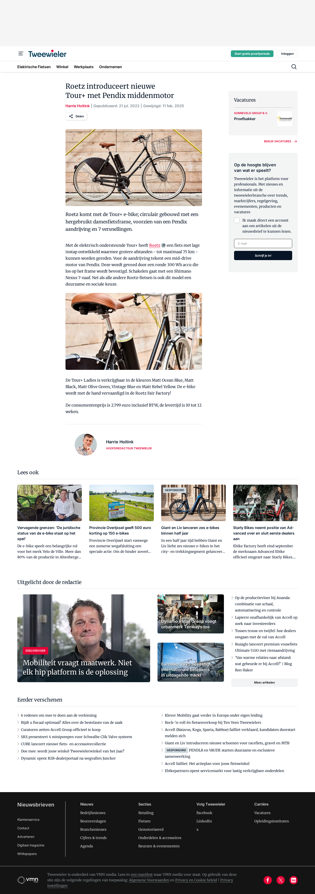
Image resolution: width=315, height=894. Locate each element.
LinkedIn (204, 821)
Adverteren (25, 837)
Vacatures (262, 813)
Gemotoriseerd (150, 829)
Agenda (86, 846)
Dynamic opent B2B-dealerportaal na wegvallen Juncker (68, 758)
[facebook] (268, 880)
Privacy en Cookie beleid (196, 880)
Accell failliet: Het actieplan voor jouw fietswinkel (207, 763)
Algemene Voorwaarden (149, 880)
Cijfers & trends (93, 838)
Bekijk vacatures (277, 141)
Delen (80, 116)
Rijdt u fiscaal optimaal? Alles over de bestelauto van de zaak (72, 722)
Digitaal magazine (30, 845)
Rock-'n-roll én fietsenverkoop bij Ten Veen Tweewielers (213, 722)
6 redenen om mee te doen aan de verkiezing (59, 715)
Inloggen (287, 53)
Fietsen (144, 821)
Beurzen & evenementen (159, 846)
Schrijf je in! (263, 255)
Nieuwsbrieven (35, 805)
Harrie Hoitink (77, 105)
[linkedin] (293, 880)
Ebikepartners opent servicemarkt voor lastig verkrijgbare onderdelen (224, 771)
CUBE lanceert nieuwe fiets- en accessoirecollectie (63, 744)
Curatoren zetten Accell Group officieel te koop (61, 729)
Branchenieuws (93, 829)
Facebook (204, 813)
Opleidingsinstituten (271, 821)
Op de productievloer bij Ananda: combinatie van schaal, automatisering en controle (262, 604)
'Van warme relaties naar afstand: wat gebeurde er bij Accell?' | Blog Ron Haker (263, 663)
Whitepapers (27, 854)
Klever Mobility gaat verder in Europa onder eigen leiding (213, 715)
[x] (280, 880)
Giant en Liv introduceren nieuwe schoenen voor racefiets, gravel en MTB (227, 743)
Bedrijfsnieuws (92, 813)
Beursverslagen (93, 821)
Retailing (146, 813)
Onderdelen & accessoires (159, 838)
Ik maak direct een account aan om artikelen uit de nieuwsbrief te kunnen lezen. (266, 226)
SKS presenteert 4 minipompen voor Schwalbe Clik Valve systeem (76, 737)
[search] (294, 67)
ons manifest (142, 874)
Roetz (154, 245)
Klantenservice (28, 819)
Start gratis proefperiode (252, 53)
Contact (23, 828)
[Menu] (21, 53)
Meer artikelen (264, 682)
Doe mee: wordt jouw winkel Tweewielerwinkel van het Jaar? (72, 751)
